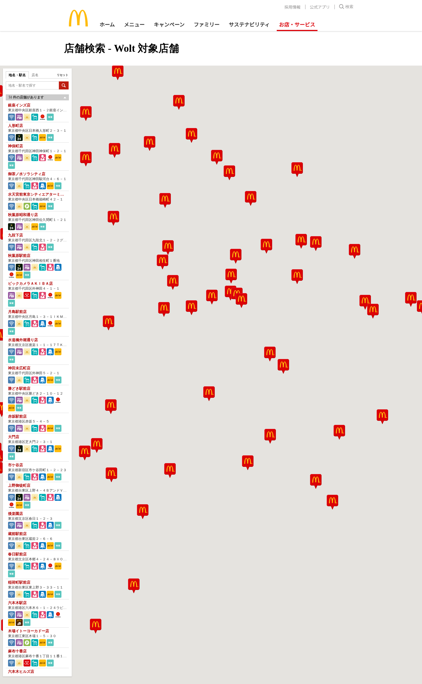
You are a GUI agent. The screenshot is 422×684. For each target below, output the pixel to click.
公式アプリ (320, 7)
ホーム (107, 24)
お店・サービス (297, 24)
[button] (170, 470)
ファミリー (207, 24)
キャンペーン (169, 24)
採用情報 (292, 7)
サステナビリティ (249, 24)
